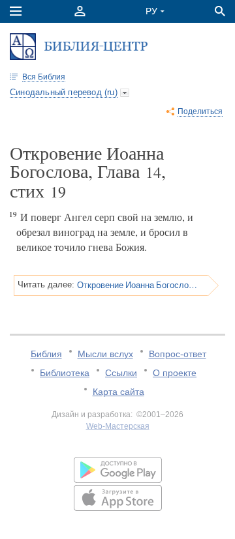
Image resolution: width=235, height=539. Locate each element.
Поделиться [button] (200, 111)
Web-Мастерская (117, 426)
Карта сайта (118, 391)
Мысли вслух (105, 354)
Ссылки (121, 373)
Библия (46, 354)
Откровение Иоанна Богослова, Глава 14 (138, 285)
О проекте (174, 373)
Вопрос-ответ (177, 354)
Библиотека (64, 373)
